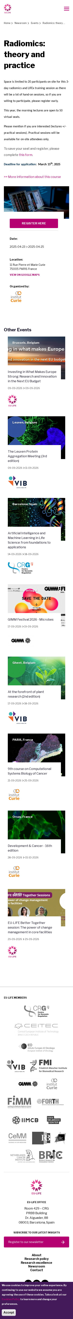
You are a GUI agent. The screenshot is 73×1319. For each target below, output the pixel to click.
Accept (9, 1312)
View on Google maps (25, 274)
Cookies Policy (11, 1299)
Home (7, 23)
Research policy (37, 1259)
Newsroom (21, 23)
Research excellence (36, 1263)
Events (34, 23)
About (36, 1255)
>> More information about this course (32, 177)
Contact (36, 1270)
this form (25, 155)
